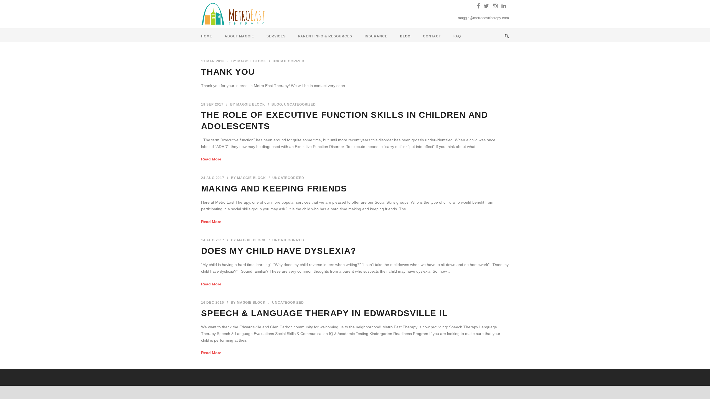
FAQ (457, 36)
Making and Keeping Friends (274, 188)
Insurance (376, 36)
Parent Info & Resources (325, 36)
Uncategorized (288, 61)
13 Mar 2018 (213, 61)
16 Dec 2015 (212, 303)
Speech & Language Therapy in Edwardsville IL (324, 313)
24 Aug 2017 (212, 178)
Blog (405, 36)
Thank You (228, 72)
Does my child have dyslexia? (278, 251)
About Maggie (239, 36)
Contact (432, 36)
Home (206, 36)
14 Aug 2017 (212, 240)
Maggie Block (251, 61)
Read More (211, 159)
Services (276, 36)
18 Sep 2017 (212, 104)
